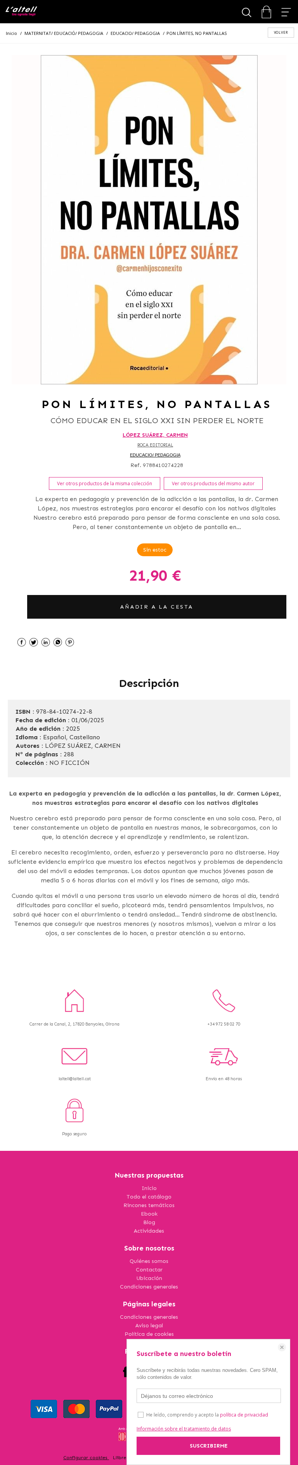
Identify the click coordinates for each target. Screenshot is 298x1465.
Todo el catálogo (149, 1196)
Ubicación (149, 1278)
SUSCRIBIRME (208, 1446)
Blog (149, 1222)
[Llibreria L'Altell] (21, 12)
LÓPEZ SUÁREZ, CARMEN (155, 435)
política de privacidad (244, 1414)
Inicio (149, 1188)
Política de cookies (149, 1334)
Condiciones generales (149, 1286)
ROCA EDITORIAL (155, 445)
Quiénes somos (149, 1261)
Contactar (149, 1269)
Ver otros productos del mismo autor (213, 483)
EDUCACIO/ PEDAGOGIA (155, 455)
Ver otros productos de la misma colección (104, 483)
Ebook (149, 1214)
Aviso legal (149, 1325)
